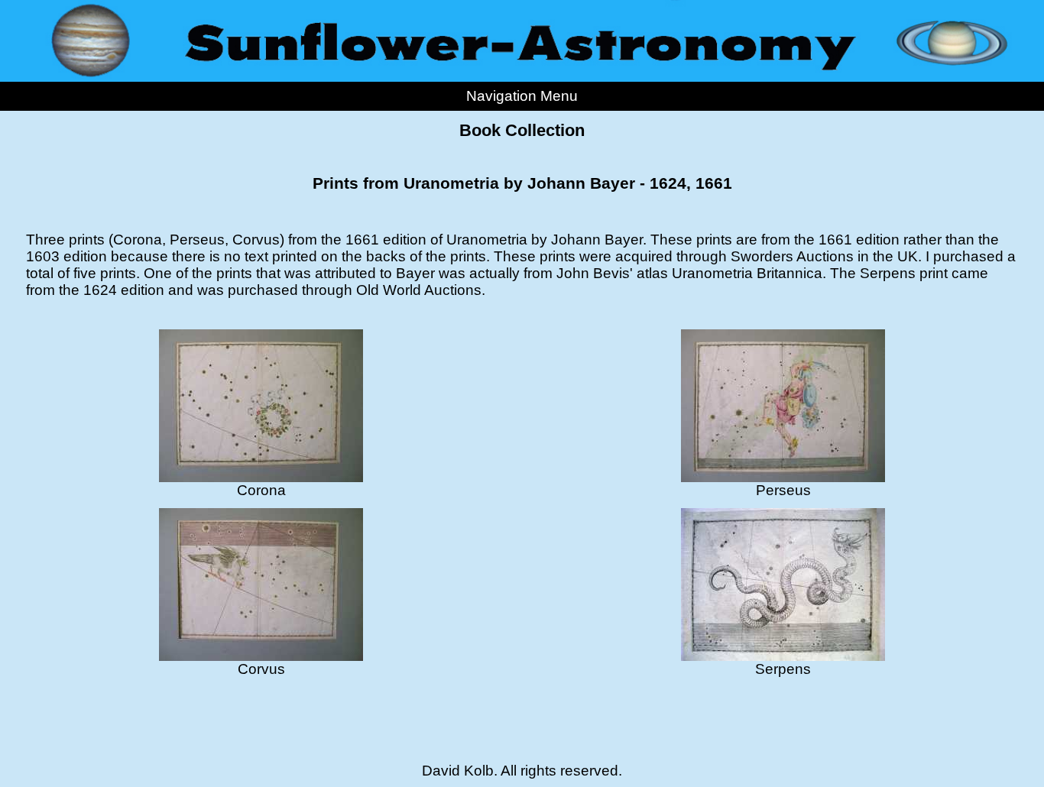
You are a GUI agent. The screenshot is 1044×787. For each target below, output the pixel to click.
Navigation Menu (522, 96)
